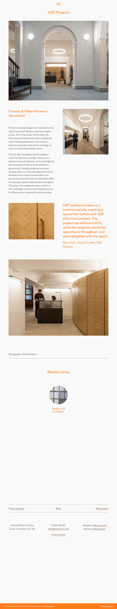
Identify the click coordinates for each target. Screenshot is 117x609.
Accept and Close (106, 606)
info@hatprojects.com (58, 529)
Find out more (49, 606)
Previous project (16, 508)
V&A (11, 131)
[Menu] (58, 4)
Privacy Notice (58, 535)
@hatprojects (99, 529)
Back (58, 508)
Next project (102, 508)
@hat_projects (100, 525)
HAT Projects (58, 12)
